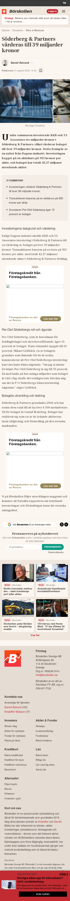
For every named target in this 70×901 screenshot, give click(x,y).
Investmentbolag (44, 731)
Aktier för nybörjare (14, 731)
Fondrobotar (42, 735)
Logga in (52, 11)
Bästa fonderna (44, 740)
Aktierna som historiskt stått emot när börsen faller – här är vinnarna (35, 19)
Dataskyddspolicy (56, 552)
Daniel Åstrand (20, 62)
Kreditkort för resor (14, 759)
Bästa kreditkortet (13, 755)
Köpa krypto (10, 784)
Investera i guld (12, 798)
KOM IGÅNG (43, 894)
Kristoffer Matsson (14, 711)
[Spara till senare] (41, 70)
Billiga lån (41, 759)
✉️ (32, 62)
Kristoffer (43, 821)
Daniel (57, 821)
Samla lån (41, 769)
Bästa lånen (42, 755)
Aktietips (40, 726)
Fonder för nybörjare (14, 735)
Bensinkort (10, 769)
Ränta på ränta (12, 740)
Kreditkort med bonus (15, 764)
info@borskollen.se (47, 675)
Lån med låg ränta (45, 764)
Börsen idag (10, 726)
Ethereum (9, 793)
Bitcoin (8, 789)
